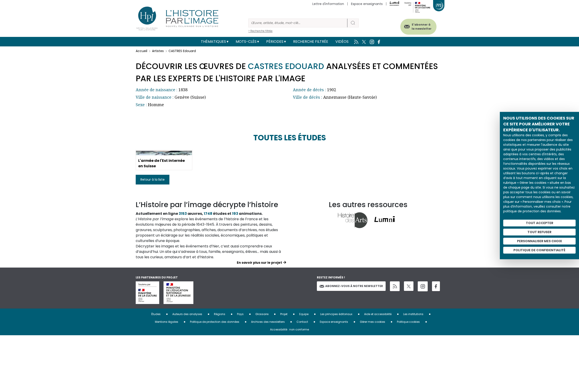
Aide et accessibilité (378, 314)
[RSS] (395, 286)
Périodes (274, 41)
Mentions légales (166, 322)
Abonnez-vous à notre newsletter (354, 286)
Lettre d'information (328, 3)
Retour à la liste (152, 179)
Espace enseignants (367, 3)
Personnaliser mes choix (539, 241)
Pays (240, 314)
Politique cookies (408, 322)
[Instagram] (423, 286)
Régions (219, 314)
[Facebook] (436, 286)
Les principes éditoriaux (336, 314)
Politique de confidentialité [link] (539, 250)
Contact (302, 322)
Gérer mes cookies (372, 322)
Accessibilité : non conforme (289, 329)
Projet (283, 314)
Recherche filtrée (310, 41)
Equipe (303, 314)
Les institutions (413, 314)
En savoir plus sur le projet (259, 262)
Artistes (158, 51)
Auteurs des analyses (187, 314)
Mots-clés (246, 41)
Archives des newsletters (268, 322)
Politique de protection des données (214, 322)
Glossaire (261, 314)
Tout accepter (539, 223)
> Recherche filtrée (260, 31)
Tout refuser (539, 232)
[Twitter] (408, 286)
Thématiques (213, 41)
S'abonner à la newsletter (422, 27)
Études (156, 314)
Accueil (141, 51)
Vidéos (342, 41)
